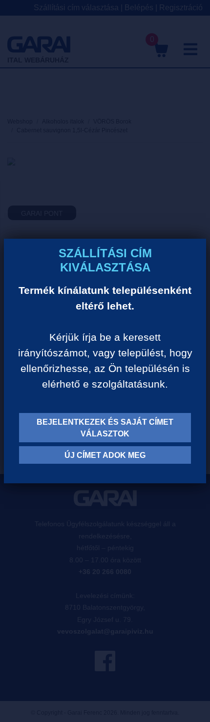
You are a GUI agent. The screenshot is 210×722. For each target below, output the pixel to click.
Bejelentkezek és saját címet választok (105, 428)
